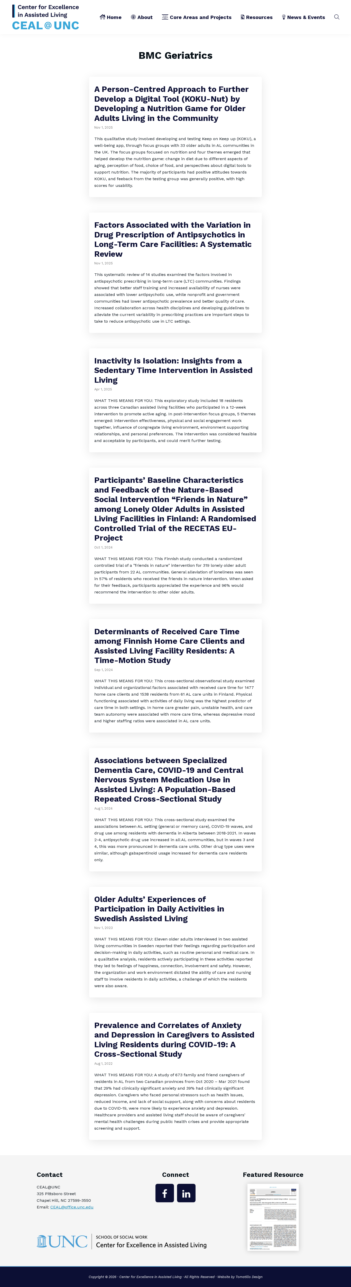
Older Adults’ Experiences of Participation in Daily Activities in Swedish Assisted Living (159, 909)
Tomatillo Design (249, 1277)
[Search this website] (336, 17)
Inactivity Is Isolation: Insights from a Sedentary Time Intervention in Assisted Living (173, 370)
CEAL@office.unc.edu (72, 1207)
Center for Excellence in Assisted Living (150, 1277)
